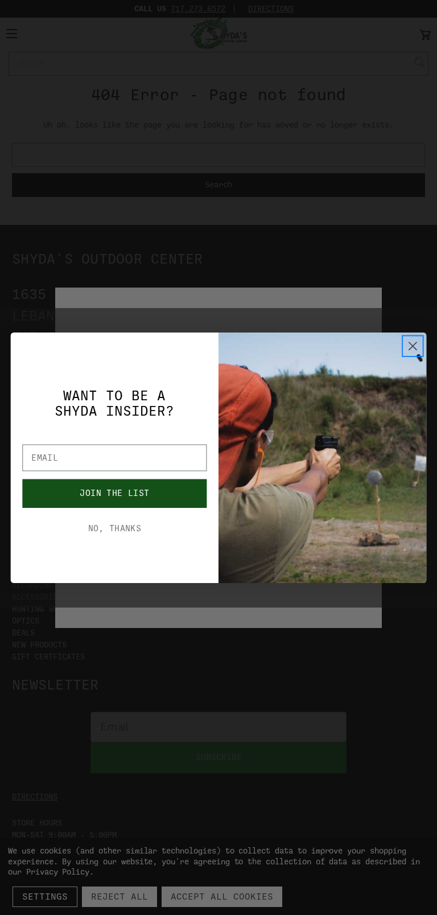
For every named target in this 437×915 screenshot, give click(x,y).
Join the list (114, 493)
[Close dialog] (412, 346)
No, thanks (115, 528)
